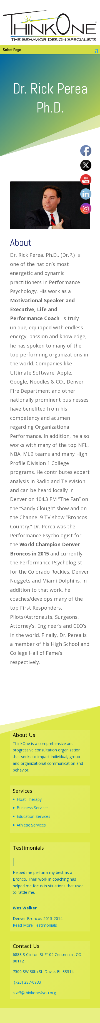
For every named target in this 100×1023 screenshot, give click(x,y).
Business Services (33, 807)
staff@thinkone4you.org (34, 992)
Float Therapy (29, 799)
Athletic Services (31, 825)
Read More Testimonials (35, 925)
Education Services (33, 816)
